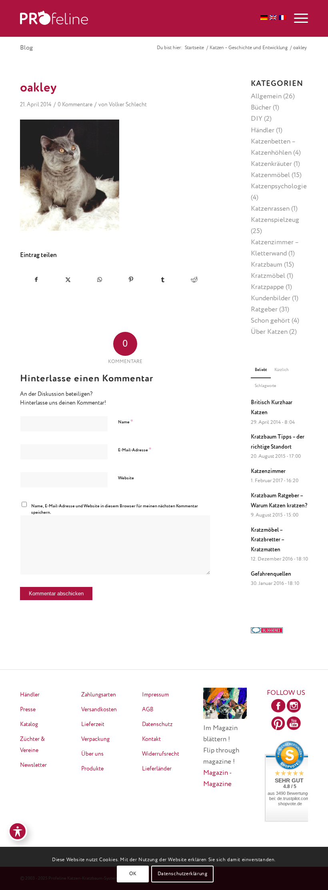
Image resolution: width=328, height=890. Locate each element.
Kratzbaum (266, 264)
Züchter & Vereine (32, 744)
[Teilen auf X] (68, 279)
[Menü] (297, 18)
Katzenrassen (270, 209)
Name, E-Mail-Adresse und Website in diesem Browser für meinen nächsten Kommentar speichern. (114, 509)
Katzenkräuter (271, 164)
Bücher (261, 107)
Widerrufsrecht (160, 754)
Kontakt (151, 739)
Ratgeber (264, 309)
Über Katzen (269, 332)
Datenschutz (157, 724)
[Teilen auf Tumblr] (162, 279)
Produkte (92, 769)
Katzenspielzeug (275, 220)
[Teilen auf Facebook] (36, 279)
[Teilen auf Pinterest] (131, 279)
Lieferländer (157, 769)
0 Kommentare (75, 105)
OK (133, 874)
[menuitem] (297, 18)
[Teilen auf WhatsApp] (99, 279)
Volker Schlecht (128, 105)
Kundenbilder (270, 298)
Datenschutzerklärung (183, 874)
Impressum (155, 695)
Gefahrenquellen (271, 574)
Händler (262, 130)
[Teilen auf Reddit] (194, 279)
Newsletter (33, 765)
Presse (28, 709)
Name (125, 422)
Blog (26, 48)
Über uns (92, 754)
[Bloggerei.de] (267, 631)
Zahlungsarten (98, 695)
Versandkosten (99, 709)
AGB (148, 709)
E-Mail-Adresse (134, 450)
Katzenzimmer (268, 471)
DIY (256, 119)
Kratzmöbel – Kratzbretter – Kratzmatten (267, 540)
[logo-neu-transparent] (54, 18)
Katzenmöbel (270, 175)
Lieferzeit (92, 724)
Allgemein (266, 96)
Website (126, 478)
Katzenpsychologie (279, 186)
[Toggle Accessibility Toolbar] (17, 831)
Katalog (29, 724)
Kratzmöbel (268, 276)
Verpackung (95, 739)
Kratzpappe (267, 287)
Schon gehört (270, 320)
